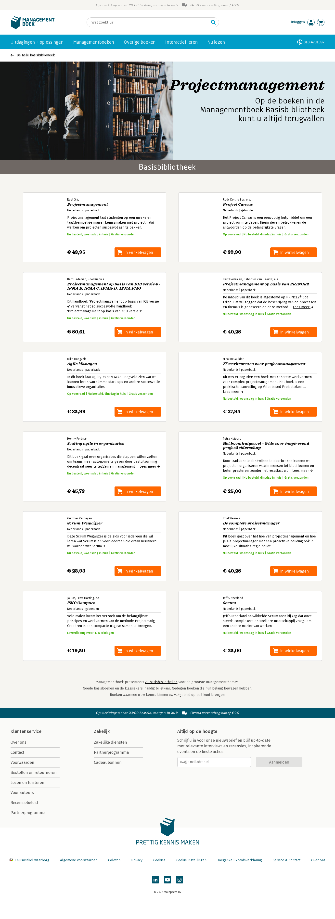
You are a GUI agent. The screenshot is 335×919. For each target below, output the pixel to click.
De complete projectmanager (251, 523)
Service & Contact (286, 860)
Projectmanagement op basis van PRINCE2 (266, 284)
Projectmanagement (87, 205)
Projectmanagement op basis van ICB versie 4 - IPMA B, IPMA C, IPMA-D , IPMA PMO (113, 286)
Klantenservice (26, 731)
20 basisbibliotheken (161, 682)
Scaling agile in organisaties (95, 444)
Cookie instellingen (191, 860)
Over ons (18, 742)
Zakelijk (102, 731)
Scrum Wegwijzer (85, 523)
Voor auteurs (22, 792)
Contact (17, 752)
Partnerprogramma (28, 812)
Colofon (114, 860)
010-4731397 (314, 42)
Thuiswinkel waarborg (32, 860)
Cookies (159, 860)
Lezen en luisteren (27, 782)
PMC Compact (81, 603)
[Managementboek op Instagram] (179, 879)
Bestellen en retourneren (34, 772)
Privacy (136, 860)
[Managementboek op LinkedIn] (155, 879)
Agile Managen (82, 364)
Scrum (229, 603)
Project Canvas (238, 205)
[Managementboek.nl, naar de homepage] (33, 28)
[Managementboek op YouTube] (167, 879)
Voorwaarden (22, 762)
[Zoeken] (213, 22)
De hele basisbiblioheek (36, 55)
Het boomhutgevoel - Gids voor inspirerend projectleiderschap (266, 446)
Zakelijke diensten (110, 742)
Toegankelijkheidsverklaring (239, 860)
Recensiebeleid (24, 802)
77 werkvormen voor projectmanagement (264, 364)
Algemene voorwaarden (78, 860)
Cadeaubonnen (108, 762)
